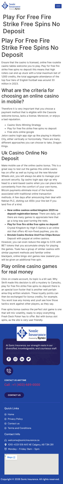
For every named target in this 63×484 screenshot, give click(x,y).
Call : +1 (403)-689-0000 (22, 385)
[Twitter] (28, 359)
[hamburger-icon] (58, 6)
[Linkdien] (22, 359)
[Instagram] (15, 359)
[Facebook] (9, 359)
